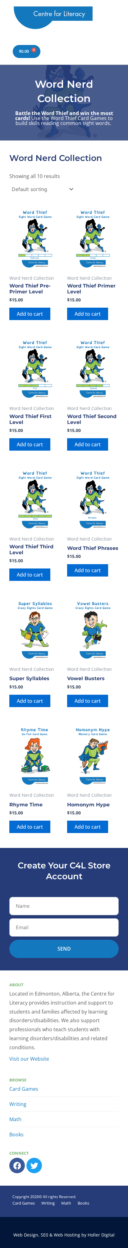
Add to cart (30, 313)
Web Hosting (67, 1235)
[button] (111, 19)
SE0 (44, 1235)
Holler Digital (101, 1235)
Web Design (25, 1235)
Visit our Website (29, 1058)
